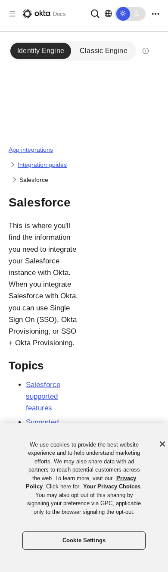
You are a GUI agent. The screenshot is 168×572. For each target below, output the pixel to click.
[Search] (95, 13)
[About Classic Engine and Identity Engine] (145, 51)
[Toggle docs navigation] (12, 14)
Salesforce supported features (43, 396)
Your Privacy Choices (111, 486)
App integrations (31, 149)
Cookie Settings (84, 540)
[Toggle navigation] (155, 14)
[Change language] (108, 14)
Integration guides (42, 164)
